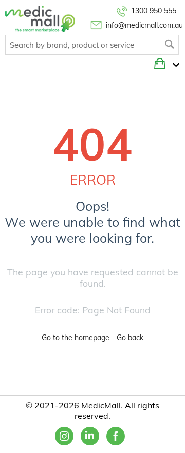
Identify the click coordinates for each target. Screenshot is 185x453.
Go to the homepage (75, 337)
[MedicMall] (40, 18)
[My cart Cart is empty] (173, 65)
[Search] (170, 45)
